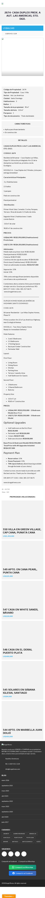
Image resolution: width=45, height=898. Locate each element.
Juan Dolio (6, 837)
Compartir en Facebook (9, 861)
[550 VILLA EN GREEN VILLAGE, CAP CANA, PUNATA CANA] (22, 513)
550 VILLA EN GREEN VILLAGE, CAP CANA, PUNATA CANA (22, 531)
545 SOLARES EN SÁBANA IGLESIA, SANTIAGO (19, 691)
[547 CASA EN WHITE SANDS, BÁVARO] (22, 594)
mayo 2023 (5, 806)
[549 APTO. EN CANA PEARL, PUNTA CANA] (22, 554)
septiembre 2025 (7, 785)
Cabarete (6, 833)
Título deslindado (27, 116)
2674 (24, 89)
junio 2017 (5, 822)
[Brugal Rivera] (1, 3)
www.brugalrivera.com (12, 292)
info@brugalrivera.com (12, 769)
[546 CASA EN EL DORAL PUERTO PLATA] (22, 634)
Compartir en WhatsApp (27, 861)
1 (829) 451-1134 (11, 34)
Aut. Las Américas (17, 95)
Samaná (5, 841)
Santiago (15, 841)
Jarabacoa (32, 833)
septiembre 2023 (7, 801)
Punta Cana (30, 837)
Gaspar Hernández (19, 833)
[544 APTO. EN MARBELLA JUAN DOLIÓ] (22, 714)
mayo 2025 (5, 791)
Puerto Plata (18, 837)
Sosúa (38, 841)
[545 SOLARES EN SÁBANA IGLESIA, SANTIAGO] (22, 674)
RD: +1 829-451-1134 (12, 764)
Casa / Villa (24, 92)
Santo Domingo (16, 98)
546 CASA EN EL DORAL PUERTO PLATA (17, 651)
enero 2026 (5, 780)
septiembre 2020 (7, 812)
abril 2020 (5, 817)
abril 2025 (5, 796)
